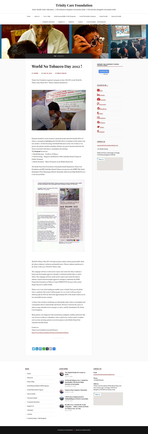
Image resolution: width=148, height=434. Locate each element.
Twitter (102, 127)
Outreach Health (116, 16)
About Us (37, 16)
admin (36, 73)
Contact (80, 22)
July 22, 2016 (48, 73)
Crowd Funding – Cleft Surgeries (96, 22)
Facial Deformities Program (87, 16)
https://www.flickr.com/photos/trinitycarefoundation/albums (50, 332)
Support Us (61, 22)
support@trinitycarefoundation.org (107, 145)
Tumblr (101, 113)
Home (29, 16)
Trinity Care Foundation (74, 5)
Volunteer (71, 22)
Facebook (101, 132)
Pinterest (102, 122)
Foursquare (102, 104)
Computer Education (48, 22)
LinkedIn (102, 95)
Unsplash (103, 100)
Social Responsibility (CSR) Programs (65, 16)
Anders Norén (85, 430)
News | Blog (46, 16)
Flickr (101, 90)
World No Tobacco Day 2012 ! (57, 66)
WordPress (103, 109)
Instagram (103, 118)
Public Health (61, 73)
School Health (104, 16)
